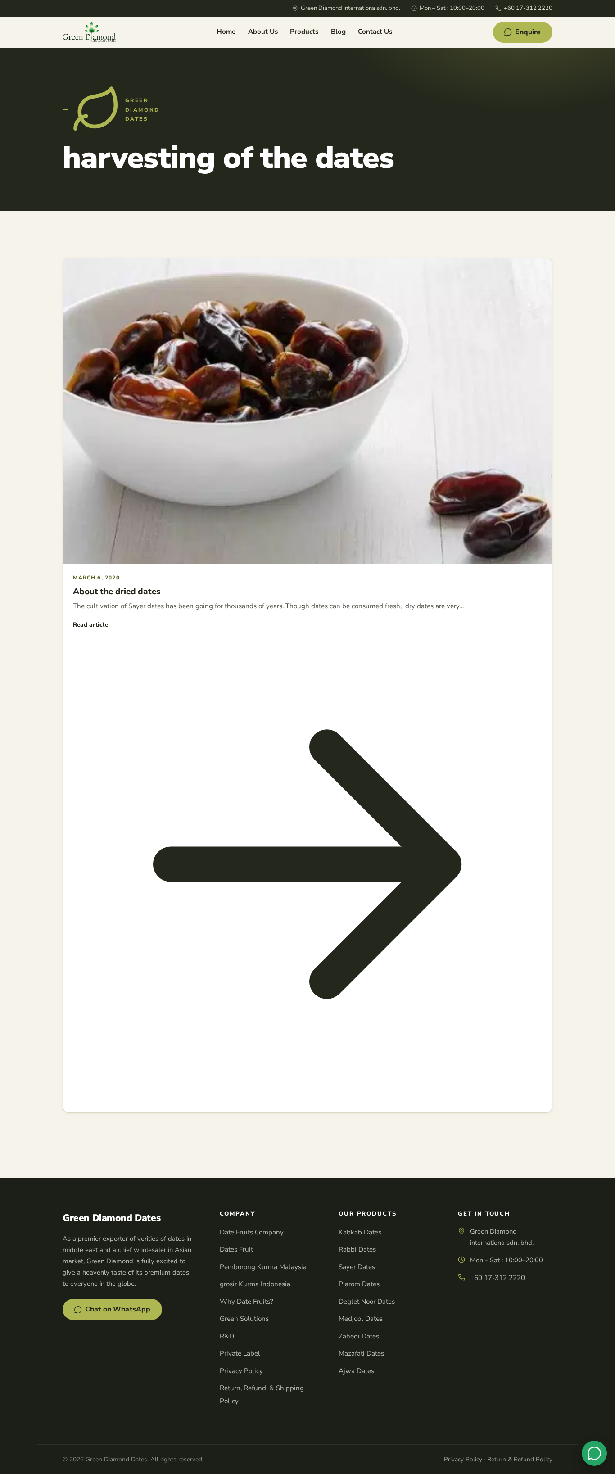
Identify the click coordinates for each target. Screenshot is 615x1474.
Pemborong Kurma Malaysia (263, 1266)
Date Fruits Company (252, 1232)
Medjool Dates (361, 1318)
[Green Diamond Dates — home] (89, 32)
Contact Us (375, 31)
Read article (90, 624)
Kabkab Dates (360, 1232)
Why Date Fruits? (246, 1301)
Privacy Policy (241, 1370)
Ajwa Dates (356, 1370)
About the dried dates (116, 591)
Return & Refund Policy (519, 1459)
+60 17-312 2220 (528, 8)
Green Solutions (244, 1318)
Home (226, 31)
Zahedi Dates (359, 1336)
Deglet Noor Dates (367, 1301)
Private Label (240, 1353)
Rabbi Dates (357, 1249)
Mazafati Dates (361, 1353)
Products (304, 31)
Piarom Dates (359, 1284)
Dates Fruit (236, 1249)
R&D (227, 1336)
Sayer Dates (357, 1266)
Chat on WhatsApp (118, 1309)
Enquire (528, 32)
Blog (338, 31)
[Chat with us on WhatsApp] (594, 1453)
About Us (263, 31)
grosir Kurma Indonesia (255, 1284)
